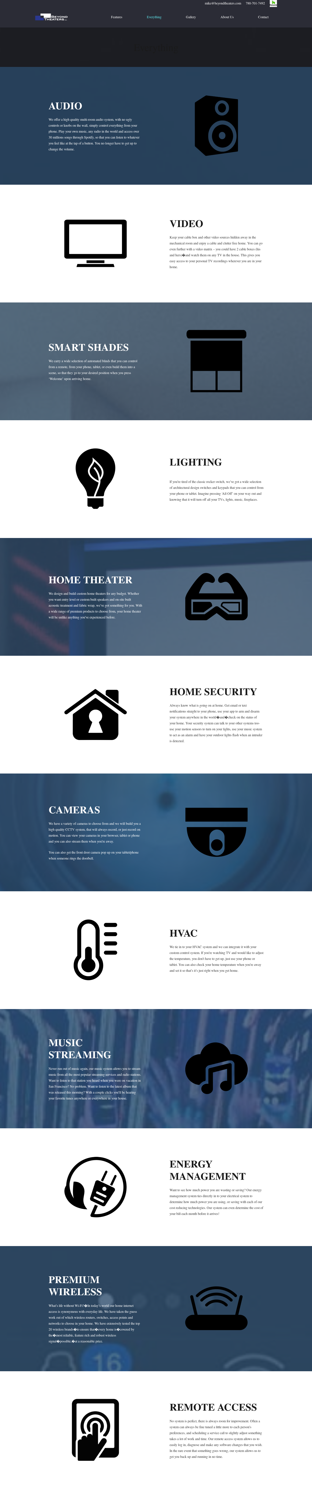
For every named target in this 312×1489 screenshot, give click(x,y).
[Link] (51, 17)
